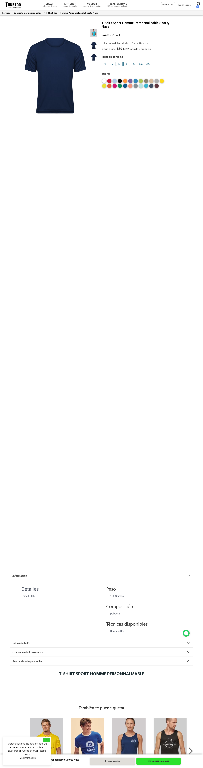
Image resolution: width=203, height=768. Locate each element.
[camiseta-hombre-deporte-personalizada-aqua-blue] (135, 82)
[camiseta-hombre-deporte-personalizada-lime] (140, 82)
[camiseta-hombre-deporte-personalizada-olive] (146, 82)
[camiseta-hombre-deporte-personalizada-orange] (125, 82)
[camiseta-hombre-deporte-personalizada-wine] (156, 87)
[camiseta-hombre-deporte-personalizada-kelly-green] (119, 87)
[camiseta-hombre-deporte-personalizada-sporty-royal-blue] (125, 87)
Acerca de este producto (27, 661)
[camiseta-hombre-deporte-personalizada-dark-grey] (135, 87)
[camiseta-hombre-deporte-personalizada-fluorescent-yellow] (104, 87)
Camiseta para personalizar (28, 12)
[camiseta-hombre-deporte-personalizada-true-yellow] (161, 82)
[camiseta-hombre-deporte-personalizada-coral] (130, 87)
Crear (49, 5)
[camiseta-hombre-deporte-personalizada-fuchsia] (114, 87)
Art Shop (70, 5)
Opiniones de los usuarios (27, 652)
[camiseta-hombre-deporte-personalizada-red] (109, 82)
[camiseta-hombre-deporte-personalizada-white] (104, 82)
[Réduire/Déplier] (186, 633)
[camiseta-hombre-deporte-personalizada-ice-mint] (140, 87)
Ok (46, 739)
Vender (92, 5)
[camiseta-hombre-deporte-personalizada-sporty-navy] (151, 87)
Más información (27, 758)
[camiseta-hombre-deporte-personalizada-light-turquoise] (146, 87)
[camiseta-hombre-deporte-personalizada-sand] (151, 82)
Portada (6, 12)
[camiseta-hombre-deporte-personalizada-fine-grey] (156, 82)
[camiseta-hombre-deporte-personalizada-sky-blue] (114, 82)
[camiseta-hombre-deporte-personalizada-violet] (130, 82)
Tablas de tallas (21, 643)
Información (19, 575)
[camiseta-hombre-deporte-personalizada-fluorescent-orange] (109, 87)
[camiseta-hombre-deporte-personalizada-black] (119, 82)
